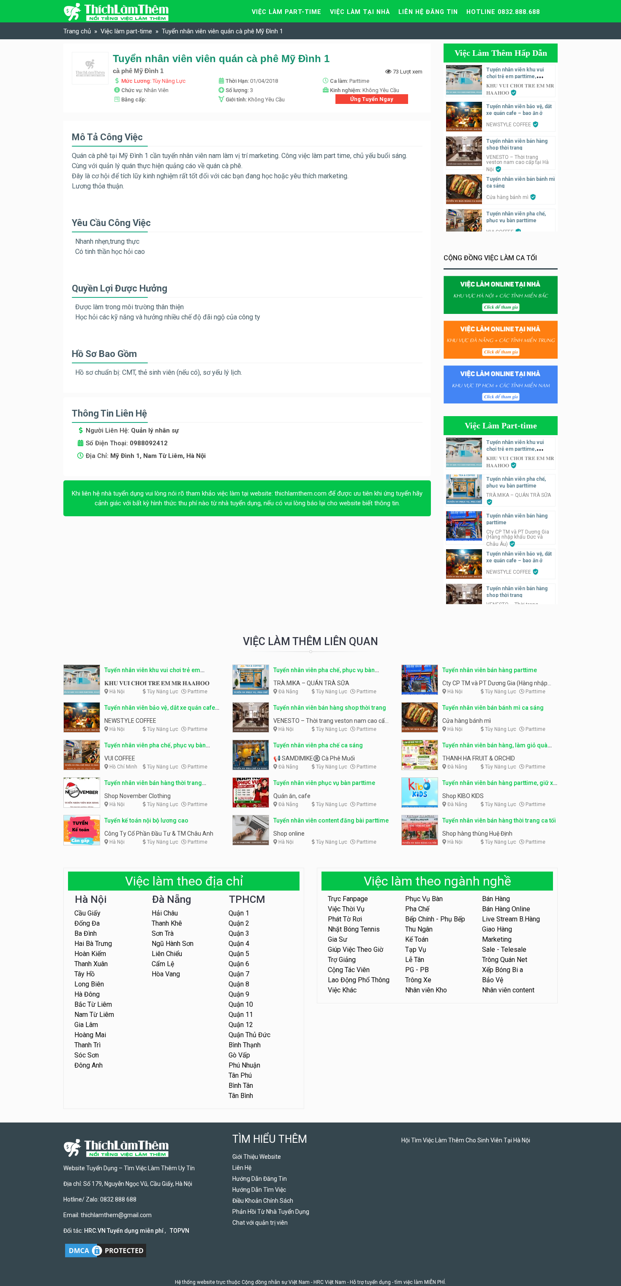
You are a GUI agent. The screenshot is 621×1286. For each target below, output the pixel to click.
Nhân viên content (508, 990)
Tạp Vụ (415, 949)
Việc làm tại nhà (360, 12)
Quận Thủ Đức (249, 1035)
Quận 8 (239, 984)
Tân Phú (240, 1075)
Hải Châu (165, 913)
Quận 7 (239, 974)
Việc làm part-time (286, 12)
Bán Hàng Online (506, 909)
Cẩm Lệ (163, 964)
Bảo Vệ (492, 980)
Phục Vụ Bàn (424, 899)
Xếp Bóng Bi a (502, 970)
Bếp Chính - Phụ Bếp (435, 919)
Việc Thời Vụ (346, 909)
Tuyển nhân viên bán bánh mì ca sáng (493, 707)
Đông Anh (88, 1065)
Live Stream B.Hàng (511, 919)
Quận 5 (239, 954)
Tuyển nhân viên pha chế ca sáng (318, 745)
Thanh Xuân (91, 964)
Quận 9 (239, 994)
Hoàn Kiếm (90, 954)
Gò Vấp (239, 1055)
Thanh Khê (167, 923)
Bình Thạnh (245, 1045)
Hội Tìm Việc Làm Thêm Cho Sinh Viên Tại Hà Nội (465, 1140)
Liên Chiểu (167, 954)
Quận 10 (241, 1004)
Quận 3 (239, 933)
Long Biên (89, 984)
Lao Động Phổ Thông (358, 980)
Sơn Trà (163, 933)
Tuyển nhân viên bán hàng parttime (489, 670)
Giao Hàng (497, 929)
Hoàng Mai (90, 1035)
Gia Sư (337, 939)
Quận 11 (241, 1015)
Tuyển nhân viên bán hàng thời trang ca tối (499, 820)
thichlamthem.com (301, 493)
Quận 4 (239, 944)
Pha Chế (417, 909)
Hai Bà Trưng (93, 944)
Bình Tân (241, 1086)
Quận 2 (239, 923)
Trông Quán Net (504, 960)
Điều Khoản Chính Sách (262, 1200)
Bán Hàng (496, 899)
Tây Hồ (84, 974)
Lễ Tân (414, 960)
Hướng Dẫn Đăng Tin (259, 1178)
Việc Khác (342, 990)
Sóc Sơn (86, 1055)
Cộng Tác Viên (349, 970)
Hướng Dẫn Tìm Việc (259, 1189)
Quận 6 (239, 964)
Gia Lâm (86, 1025)
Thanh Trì (87, 1045)
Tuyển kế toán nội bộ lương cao (146, 820)
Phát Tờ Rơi (345, 919)
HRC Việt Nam (329, 1282)
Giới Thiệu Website (256, 1156)
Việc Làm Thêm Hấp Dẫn (501, 52)
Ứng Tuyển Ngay (371, 99)
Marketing (497, 939)
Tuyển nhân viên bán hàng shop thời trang (329, 707)
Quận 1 (239, 913)
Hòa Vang (166, 974)
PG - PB (417, 970)
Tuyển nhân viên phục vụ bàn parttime (324, 782)
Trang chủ (77, 31)
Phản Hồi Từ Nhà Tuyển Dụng (270, 1211)
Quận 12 (241, 1025)
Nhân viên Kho (426, 990)
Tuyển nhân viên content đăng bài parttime (331, 820)
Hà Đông (87, 994)
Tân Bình (241, 1096)
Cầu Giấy (87, 913)
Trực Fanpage (348, 899)
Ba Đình (85, 933)
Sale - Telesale (504, 949)
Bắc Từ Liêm (93, 1004)
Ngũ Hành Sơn (172, 944)
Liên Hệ (241, 1167)
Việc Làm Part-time (501, 425)
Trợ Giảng (342, 960)
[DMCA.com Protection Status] (105, 1249)
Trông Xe (418, 980)
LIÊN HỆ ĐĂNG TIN (428, 12)
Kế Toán (416, 939)
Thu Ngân (419, 929)
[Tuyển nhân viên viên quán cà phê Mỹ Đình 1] (90, 68)
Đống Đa (87, 923)
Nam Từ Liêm (94, 1015)
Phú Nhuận (244, 1065)
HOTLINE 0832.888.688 (503, 12)
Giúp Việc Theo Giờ (355, 949)
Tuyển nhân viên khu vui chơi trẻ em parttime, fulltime (515, 76)
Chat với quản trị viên (260, 1222)
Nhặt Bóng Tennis (354, 929)
